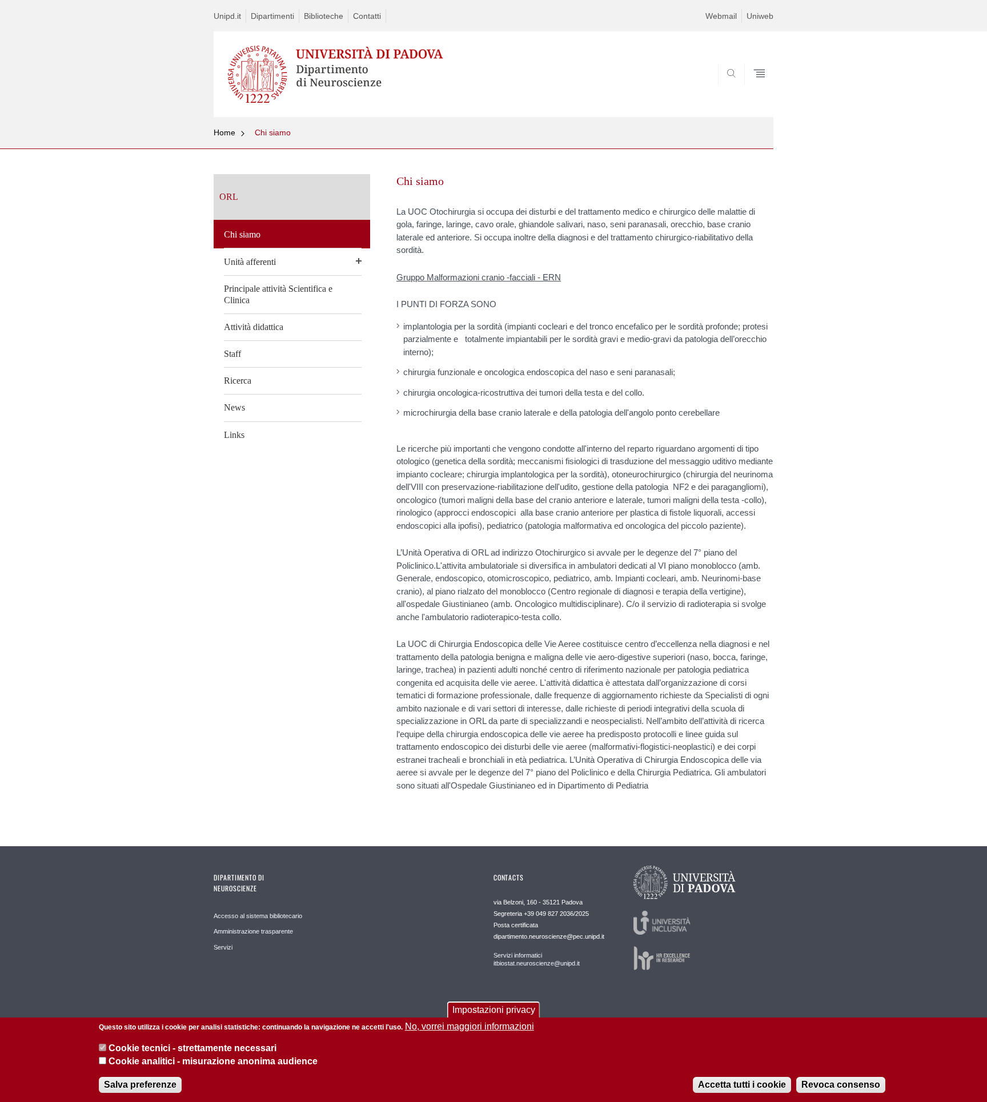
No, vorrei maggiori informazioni (469, 1026)
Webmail (721, 16)
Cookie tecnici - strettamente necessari (192, 1048)
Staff (232, 354)
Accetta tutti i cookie (742, 1084)
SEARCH (753, 90)
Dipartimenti (272, 16)
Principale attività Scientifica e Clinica (278, 294)
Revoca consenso (840, 1084)
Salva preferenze (140, 1084)
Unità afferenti (250, 262)
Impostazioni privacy (493, 1010)
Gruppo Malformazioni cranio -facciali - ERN (478, 277)
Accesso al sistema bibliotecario (258, 915)
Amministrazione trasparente (253, 931)
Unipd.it (227, 16)
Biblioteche (323, 16)
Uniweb (760, 16)
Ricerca (237, 380)
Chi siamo (273, 132)
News (234, 407)
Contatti (367, 16)
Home (224, 132)
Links (234, 435)
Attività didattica (253, 327)
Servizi (223, 947)
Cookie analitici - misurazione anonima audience (213, 1061)
